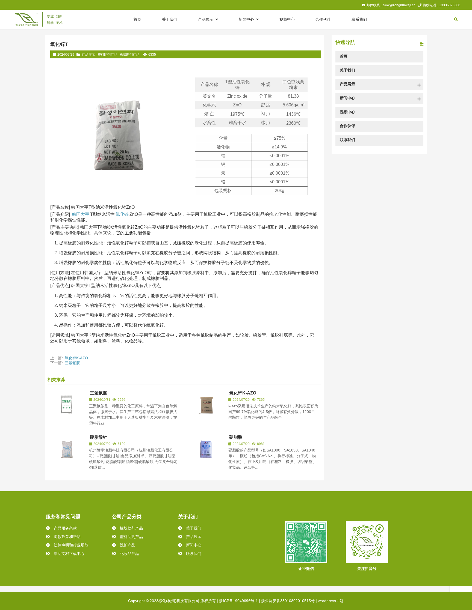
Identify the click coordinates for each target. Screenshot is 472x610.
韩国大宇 (80, 214)
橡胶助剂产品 (129, 54)
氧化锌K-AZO (77, 358)
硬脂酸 (235, 437)
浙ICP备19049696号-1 (238, 601)
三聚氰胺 (72, 363)
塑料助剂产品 (107, 54)
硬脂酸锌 (98, 437)
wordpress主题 (331, 601)
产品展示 (88, 54)
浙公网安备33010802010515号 (288, 601)
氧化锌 (122, 214)
